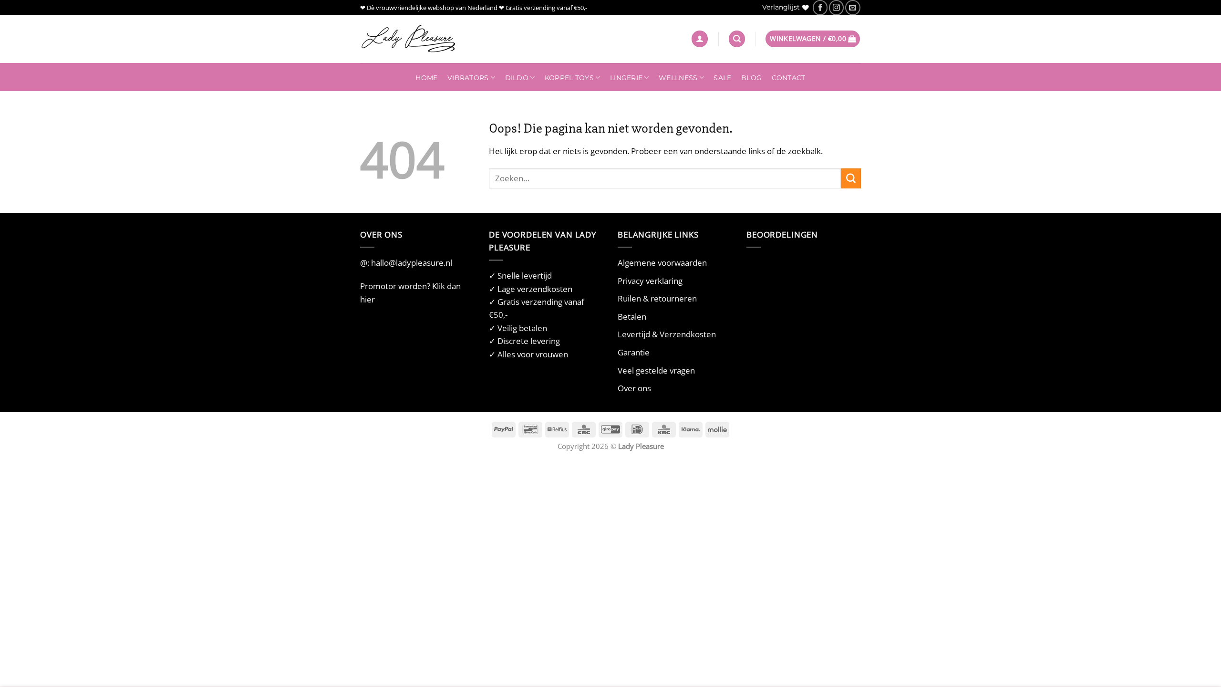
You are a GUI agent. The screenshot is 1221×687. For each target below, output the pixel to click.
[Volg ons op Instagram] (836, 7)
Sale (722, 78)
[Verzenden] (851, 178)
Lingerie (626, 78)
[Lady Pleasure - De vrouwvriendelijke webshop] (407, 39)
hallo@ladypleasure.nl (411, 262)
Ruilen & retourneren (657, 298)
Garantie (634, 352)
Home (426, 78)
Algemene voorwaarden (662, 262)
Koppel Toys (569, 78)
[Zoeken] (737, 39)
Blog (751, 78)
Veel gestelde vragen (656, 370)
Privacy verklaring (650, 280)
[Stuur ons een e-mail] (852, 7)
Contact (789, 78)
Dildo (516, 78)
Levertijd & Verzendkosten (667, 334)
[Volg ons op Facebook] (820, 7)
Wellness (678, 78)
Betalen (632, 316)
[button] (700, 39)
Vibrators (467, 78)
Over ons (634, 388)
